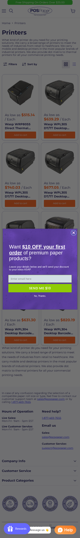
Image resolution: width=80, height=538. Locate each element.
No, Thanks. (40, 296)
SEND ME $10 (40, 288)
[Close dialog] (73, 232)
